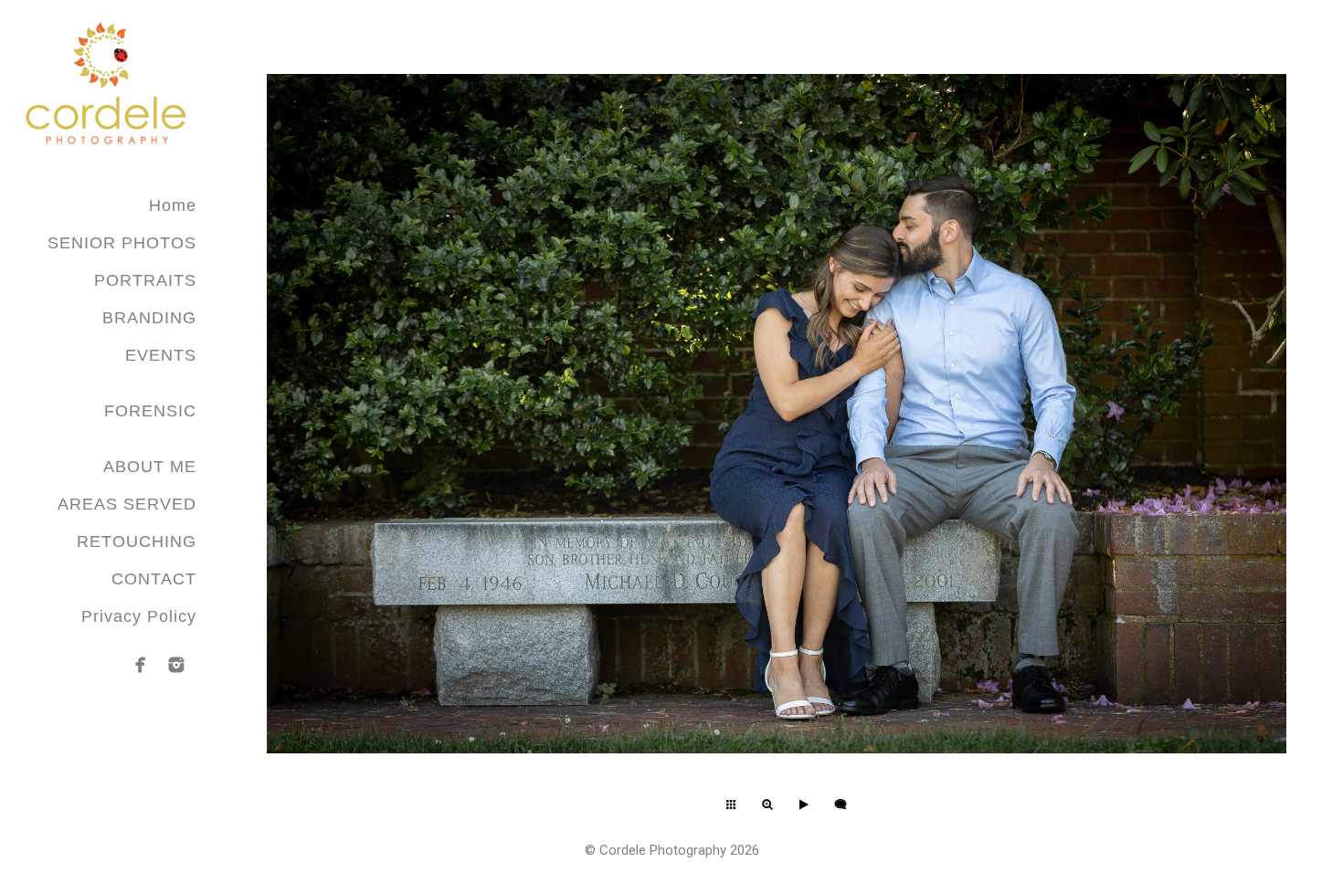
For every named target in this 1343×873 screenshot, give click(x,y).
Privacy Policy (138, 616)
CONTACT (153, 579)
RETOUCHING (136, 541)
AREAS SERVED (127, 504)
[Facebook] (140, 664)
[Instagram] (176, 664)
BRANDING (149, 318)
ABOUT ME (149, 467)
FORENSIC (150, 411)
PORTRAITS (145, 280)
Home (172, 205)
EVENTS (160, 355)
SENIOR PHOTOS (122, 243)
